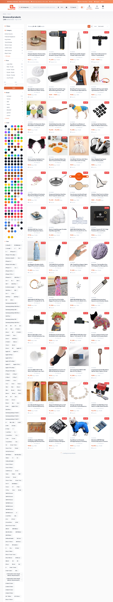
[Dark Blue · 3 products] (6, 138)
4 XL (16, 570)
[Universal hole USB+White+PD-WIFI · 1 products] (6, 231)
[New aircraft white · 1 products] (18, 199)
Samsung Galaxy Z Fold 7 (12, 419)
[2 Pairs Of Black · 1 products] (21, 150)
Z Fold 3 (8, 380)
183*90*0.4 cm (10, 509)
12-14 (17, 470)
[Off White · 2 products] (15, 144)
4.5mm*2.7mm (10, 593)
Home (4, 14)
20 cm (7, 332)
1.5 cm (14, 438)
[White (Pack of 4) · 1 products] (6, 234)
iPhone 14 (9, 261)
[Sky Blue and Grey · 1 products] (6, 222)
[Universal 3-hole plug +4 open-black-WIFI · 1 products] (21, 228)
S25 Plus (16, 296)
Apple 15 (8, 351)
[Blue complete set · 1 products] (12, 167)
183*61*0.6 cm (10, 496)
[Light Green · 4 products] (18, 135)
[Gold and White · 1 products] (21, 182)
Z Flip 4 (8, 374)
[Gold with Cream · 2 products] (21, 141)
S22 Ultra (8, 409)
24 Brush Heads (10, 538)
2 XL (15, 515)
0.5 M (7, 425)
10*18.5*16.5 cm (10, 451)
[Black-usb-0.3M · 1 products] (18, 164)
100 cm (15, 341)
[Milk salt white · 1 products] (21, 196)
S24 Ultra (9, 290)
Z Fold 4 (8, 341)
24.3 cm (19, 538)
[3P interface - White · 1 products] (15, 152)
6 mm (7, 406)
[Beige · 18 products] (15, 132)
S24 (18, 280)
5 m (19, 258)
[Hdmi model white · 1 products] (12, 193)
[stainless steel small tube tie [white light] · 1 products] (12, 222)
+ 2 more (7, 118)
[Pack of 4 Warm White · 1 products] (9, 205)
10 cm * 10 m (13, 445)
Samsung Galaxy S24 (11, 303)
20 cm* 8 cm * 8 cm (11, 525)
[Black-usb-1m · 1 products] (21, 164)
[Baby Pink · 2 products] (6, 141)
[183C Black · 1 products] (15, 150)
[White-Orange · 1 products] (6, 237)
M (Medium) (18, 245)
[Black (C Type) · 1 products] (6, 158)
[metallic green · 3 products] (15, 138)
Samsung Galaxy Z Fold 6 (12, 416)
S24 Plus (8, 316)
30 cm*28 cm (9, 557)
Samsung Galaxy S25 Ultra (13, 312)
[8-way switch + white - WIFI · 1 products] (21, 152)
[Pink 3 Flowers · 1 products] (21, 205)
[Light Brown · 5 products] (12, 135)
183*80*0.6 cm (10, 506)
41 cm (14, 399)
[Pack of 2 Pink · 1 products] (18, 202)
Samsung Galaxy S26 (11, 319)
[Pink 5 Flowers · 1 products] (6, 208)
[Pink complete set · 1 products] (15, 208)
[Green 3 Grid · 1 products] (12, 187)
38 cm (14, 564)
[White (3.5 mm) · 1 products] (18, 231)
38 (13, 348)
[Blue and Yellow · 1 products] (9, 167)
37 (11, 396)
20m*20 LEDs (9, 532)
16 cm (7, 486)
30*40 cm (18, 557)
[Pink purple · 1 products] (18, 208)
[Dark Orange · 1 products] (12, 179)
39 (7, 325)
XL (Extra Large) (10, 287)
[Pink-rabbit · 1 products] (6, 211)
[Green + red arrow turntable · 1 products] (6, 187)
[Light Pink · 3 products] (12, 138)
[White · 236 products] (9, 126)
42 (20, 325)
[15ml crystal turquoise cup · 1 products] (6, 150)
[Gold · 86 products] (12, 129)
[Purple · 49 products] (6, 132)
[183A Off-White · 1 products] (12, 150)
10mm (7, 457)
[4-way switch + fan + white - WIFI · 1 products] (18, 152)
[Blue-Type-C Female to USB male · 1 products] (15, 170)
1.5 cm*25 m (9, 441)
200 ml (8, 528)
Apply (13, 88)
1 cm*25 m (9, 432)
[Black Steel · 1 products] (12, 161)
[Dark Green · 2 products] (12, 141)
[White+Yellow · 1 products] (21, 234)
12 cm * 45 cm (9, 467)
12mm (14, 474)
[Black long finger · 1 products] (6, 161)
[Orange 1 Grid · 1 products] (21, 199)
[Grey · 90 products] (9, 129)
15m (12, 387)
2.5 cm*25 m (9, 522)
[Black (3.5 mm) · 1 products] (21, 155)
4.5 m (7, 399)
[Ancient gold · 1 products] (6, 155)
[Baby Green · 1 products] (15, 155)
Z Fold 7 (8, 335)
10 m (20, 287)
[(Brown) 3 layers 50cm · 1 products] (15, 147)
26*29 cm (18, 541)
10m (7, 387)
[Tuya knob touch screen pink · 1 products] (12, 225)
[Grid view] (89, 26)
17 (13, 486)
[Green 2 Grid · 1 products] (9, 187)
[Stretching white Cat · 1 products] (15, 222)
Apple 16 (15, 351)
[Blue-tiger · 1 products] (12, 170)
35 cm (7, 564)
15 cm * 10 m (9, 480)
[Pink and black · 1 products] (9, 208)
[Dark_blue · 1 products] (21, 179)
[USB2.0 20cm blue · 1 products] (15, 231)
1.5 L (7, 383)
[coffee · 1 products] (9, 176)
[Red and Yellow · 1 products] (18, 214)
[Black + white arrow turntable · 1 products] (12, 158)
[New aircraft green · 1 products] (9, 199)
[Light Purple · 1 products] (21, 193)
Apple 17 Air (15, 406)
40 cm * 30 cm (9, 599)
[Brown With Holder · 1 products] (9, 173)
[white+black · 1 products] (18, 234)
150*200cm (15, 483)
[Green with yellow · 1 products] (21, 187)
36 (7, 396)
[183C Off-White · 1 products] (18, 150)
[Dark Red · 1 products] (18, 179)
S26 (15, 290)
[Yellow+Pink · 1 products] (12, 237)
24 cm (13, 390)
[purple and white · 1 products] (12, 211)
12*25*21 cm (9, 470)
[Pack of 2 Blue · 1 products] (12, 202)
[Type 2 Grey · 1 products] (6, 228)
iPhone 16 (9, 277)
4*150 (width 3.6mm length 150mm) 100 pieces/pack (14, 574)
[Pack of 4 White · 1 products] (12, 205)
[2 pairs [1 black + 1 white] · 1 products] (6, 152)
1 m (16, 267)
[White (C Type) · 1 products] (21, 231)
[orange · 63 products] (21, 129)
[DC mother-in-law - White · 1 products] (9, 182)
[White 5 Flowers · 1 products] (12, 234)
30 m (20, 393)
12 (18, 457)
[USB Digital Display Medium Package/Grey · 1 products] (12, 231)
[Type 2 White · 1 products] (9, 228)
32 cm (7, 348)
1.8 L (16, 441)
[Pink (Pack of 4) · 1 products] (18, 205)
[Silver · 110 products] (6, 129)
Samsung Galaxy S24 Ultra (13, 306)
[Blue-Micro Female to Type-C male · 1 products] (9, 170)
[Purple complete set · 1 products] (15, 211)
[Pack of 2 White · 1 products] (21, 202)
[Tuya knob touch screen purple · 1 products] (15, 225)
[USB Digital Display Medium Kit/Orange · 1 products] (9, 231)
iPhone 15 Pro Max (11, 370)
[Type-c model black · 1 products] (12, 228)
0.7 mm (8, 428)
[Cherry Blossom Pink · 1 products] (6, 176)
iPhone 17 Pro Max (11, 254)
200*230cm (15, 528)
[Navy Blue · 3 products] (18, 138)
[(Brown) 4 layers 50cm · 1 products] (18, 147)
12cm (7, 474)
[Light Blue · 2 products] (9, 144)
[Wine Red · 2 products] (9, 147)
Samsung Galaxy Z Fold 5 (12, 412)
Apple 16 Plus (9, 354)
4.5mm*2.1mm (10, 589)
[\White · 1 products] (15, 237)
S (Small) (9, 245)
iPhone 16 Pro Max (11, 264)
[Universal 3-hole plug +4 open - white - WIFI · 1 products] (18, 228)
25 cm (19, 390)
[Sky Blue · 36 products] (9, 132)
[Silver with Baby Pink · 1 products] (12, 220)
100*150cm (9, 454)
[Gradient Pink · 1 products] (18, 185)
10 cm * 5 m (9, 448)
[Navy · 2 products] (12, 144)
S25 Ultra (17, 277)
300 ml (8, 561)
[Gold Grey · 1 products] (6, 185)
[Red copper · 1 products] (21, 214)
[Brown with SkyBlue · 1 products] (12, 173)
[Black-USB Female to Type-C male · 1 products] (15, 164)
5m (13, 403)
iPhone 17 (9, 267)
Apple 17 (8, 364)
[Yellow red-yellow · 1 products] (9, 237)
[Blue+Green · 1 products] (21, 167)
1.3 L (16, 435)
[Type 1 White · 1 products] (21, 225)
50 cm (7, 403)
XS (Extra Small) (10, 258)
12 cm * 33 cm (9, 464)
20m (7, 390)
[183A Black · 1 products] (9, 150)
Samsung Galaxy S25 (11, 309)
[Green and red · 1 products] (15, 187)
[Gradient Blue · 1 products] (12, 185)
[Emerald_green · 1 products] (18, 182)
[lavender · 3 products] (9, 138)
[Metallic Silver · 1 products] (18, 196)
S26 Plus (8, 296)
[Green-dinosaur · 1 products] (6, 190)
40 (11, 325)
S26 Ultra (14, 283)
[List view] (91, 26)
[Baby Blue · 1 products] (12, 155)
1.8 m (13, 383)
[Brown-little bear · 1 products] (21, 173)
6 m (18, 403)
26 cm (14, 345)
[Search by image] (66, 7)
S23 (11, 329)
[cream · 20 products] (12, 132)
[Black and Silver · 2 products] (9, 141)
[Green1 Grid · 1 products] (9, 190)
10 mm (17, 448)
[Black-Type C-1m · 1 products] (9, 164)
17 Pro (8, 490)
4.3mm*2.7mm (10, 586)
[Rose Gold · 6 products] (9, 135)
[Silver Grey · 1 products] (6, 220)
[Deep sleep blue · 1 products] (12, 182)
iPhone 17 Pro (10, 274)
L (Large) (9, 248)
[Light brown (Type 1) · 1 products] (15, 193)
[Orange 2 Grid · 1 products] (6, 202)
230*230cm (19, 532)
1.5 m (13, 293)
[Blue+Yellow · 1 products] (6, 170)
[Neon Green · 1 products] (6, 199)
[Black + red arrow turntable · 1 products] (9, 158)
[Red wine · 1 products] (18, 217)
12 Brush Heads (10, 461)
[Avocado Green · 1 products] (9, 155)
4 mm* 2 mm (9, 570)
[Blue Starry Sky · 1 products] (15, 167)
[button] (83, 7)
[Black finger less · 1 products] (21, 158)
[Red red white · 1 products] (6, 217)
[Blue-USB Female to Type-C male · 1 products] (18, 170)
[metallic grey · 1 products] (15, 196)
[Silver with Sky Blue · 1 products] (21, 220)
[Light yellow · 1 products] (6, 196)
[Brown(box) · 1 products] (15, 173)
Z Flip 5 (15, 374)
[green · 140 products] (18, 126)
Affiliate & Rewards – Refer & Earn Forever (19, 1)
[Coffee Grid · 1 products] (12, 176)
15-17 (7, 483)
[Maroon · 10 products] (21, 132)
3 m (7, 280)
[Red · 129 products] (21, 126)
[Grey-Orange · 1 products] (6, 193)
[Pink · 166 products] (15, 126)
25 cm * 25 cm (9, 541)
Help (91, 1)
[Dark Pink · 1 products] (15, 179)
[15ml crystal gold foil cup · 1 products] (21, 147)
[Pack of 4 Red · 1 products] (6, 205)
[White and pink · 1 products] (15, 234)
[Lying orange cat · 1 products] (9, 196)
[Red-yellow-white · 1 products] (21, 217)
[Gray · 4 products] (15, 135)
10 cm (19, 383)
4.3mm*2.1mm (10, 583)
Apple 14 (19, 348)
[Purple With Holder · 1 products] (18, 211)
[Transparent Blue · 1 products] (6, 225)
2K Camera (15, 544)
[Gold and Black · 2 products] (15, 141)
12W (19, 474)
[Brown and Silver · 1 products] (21, 170)
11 (13, 457)
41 (16, 325)
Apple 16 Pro (9, 358)
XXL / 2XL (12, 422)
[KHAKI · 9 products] (6, 135)
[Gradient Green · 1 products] (15, 185)
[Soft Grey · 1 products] (9, 222)
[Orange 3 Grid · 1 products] (9, 202)
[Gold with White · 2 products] (6, 144)
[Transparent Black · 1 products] (21, 222)
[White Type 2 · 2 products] (6, 147)
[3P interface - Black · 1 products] (12, 152)
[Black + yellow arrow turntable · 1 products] (15, 158)
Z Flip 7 (15, 377)
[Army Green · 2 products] (21, 138)
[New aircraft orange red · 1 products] (15, 199)
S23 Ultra (15, 338)
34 (13, 561)
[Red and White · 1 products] (15, 214)
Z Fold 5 (19, 332)
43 (7, 329)
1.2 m (15, 380)
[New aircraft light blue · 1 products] (12, 199)
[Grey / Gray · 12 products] (18, 132)
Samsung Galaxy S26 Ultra (13, 322)
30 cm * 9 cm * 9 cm (11, 554)
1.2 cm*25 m (9, 435)
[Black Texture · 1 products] (15, 161)
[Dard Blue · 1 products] (18, 176)
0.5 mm (14, 425)
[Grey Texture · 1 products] (21, 190)
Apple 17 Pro (16, 364)
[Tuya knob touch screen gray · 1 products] (9, 225)
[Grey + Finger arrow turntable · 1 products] (18, 190)
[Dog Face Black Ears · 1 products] (15, 182)
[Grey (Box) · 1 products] (12, 190)
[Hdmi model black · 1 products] (9, 193)
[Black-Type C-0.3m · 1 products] (6, 164)
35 (18, 561)
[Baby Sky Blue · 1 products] (18, 155)
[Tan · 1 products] (18, 222)
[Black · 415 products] (6, 126)
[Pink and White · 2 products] (18, 144)
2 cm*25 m (9, 515)
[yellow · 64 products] (18, 129)
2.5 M (17, 522)
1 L (15, 432)
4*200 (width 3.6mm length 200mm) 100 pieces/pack (14, 579)
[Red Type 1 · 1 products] (12, 217)
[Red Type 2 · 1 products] (15, 217)
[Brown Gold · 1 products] (6, 173)
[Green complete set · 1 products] (18, 187)
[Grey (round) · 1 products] (15, 190)
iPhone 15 (13, 251)
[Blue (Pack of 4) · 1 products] (6, 167)
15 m (14, 335)
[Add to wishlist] (44, 48)
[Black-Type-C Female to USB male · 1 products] (12, 164)
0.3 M (19, 422)
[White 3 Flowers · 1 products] (9, 234)
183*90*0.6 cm (10, 512)
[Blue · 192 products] (12, 126)
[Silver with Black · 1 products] (15, 220)
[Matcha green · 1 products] (12, 196)
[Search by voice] (58, 7)
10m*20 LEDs (18, 454)
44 (13, 332)
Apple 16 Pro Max (10, 361)
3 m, (11, 548)
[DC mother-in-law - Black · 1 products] (6, 182)
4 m (16, 396)
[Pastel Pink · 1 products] (15, 205)
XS (7, 300)
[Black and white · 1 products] (18, 158)
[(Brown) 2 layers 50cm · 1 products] (12, 147)
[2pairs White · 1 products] (9, 152)
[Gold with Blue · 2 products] (18, 141)
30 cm (14, 393)
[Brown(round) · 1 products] (18, 173)
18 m (13, 490)
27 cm (7, 544)
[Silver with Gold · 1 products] (18, 220)
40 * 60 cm (17, 596)
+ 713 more (7, 56)
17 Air (18, 486)
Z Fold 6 (18, 329)
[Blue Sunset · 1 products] (18, 167)
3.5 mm (17, 548)
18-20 (20, 490)
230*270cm (9, 535)
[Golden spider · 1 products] (9, 185)
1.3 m (7, 438)
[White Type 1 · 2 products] (21, 144)
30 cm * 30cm (9, 551)
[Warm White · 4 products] (21, 135)
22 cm (7, 338)
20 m (12, 300)
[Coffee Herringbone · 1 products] (15, 176)
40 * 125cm (9, 596)
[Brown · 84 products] (15, 129)
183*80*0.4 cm (10, 503)
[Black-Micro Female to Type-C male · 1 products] (21, 161)
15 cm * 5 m (18, 480)
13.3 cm (8, 477)
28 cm (7, 393)
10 (7, 445)
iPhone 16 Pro (10, 271)
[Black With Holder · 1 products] (18, 161)
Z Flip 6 (8, 377)
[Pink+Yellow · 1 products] (21, 208)
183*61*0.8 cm (10, 499)
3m (19, 564)
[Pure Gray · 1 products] (9, 211)
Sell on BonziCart (83, 1)
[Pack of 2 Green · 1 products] (15, 202)
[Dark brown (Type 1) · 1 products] (6, 179)
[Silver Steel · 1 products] (9, 220)
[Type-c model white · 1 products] (15, 228)
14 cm (15, 477)
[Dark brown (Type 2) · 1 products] (9, 179)
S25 (7, 283)
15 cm (7, 345)
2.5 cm (13, 519)
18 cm (19, 387)
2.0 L (7, 519)
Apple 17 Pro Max (10, 367)
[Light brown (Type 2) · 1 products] (18, 193)
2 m (7, 293)
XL (12, 280)
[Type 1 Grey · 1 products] (18, 225)
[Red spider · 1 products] (9, 217)
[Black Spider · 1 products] (9, 161)
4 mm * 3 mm (13, 567)
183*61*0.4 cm (10, 493)
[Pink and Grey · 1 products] (12, 208)
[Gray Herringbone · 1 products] (21, 185)
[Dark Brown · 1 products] (21, 176)
